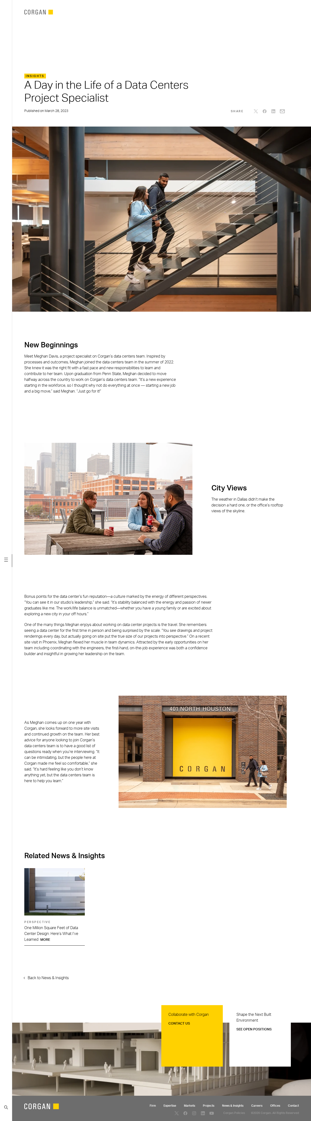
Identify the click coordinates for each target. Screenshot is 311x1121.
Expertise (170, 1105)
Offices (275, 1105)
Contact (293, 1105)
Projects (208, 1105)
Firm (153, 1105)
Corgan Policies (234, 1113)
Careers (256, 1105)
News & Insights (232, 1105)
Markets (189, 1105)
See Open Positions (254, 1029)
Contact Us (179, 1023)
